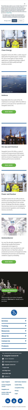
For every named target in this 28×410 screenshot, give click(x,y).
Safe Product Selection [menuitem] (20, 382)
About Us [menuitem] (5, 336)
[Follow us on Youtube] (14, 400)
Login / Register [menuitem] (6, 382)
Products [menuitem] (5, 346)
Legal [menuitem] (16, 393)
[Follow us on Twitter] (20, 400)
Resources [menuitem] (5, 331)
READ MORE (9, 112)
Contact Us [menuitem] (6, 341)
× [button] (25, 3)
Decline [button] (20, 20)
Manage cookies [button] (7, 20)
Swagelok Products (9, 290)
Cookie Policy (9, 12)
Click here (10, 299)
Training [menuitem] (5, 326)
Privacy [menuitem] (17, 390)
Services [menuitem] (5, 321)
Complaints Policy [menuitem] (19, 387)
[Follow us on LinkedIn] (7, 400)
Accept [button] (14, 20)
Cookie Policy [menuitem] (18, 384)
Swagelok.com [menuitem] (5, 389)
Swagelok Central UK (8, 364)
